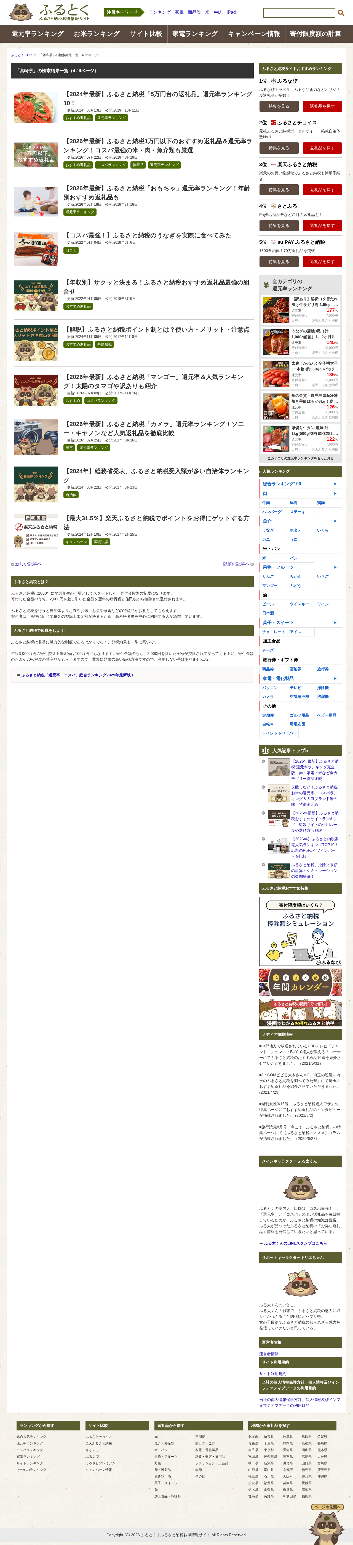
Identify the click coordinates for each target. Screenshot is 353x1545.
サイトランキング (30, 1463)
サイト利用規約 (272, 1373)
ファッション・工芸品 (211, 1463)
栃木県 (253, 1490)
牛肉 (218, 12)
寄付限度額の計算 (315, 33)
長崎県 (322, 1443)
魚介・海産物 (164, 1443)
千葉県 (269, 1443)
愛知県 (288, 1450)
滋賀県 (288, 1463)
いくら (323, 530)
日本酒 (268, 613)
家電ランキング (195, 33)
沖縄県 (322, 1476)
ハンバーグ (272, 511)
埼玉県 (269, 1437)
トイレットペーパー (279, 733)
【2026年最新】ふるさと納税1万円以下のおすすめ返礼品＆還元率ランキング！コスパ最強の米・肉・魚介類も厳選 (158, 146)
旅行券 (323, 669)
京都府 (288, 1470)
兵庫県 (288, 1483)
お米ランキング (97, 33)
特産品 (138, 165)
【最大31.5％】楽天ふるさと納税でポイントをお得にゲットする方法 (156, 523)
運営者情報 (269, 1354)
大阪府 (288, 1476)
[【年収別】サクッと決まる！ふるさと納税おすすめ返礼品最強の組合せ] (36, 310)
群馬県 (253, 1496)
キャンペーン (76, 542)
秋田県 (253, 1463)
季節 (198, 1470)
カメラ (268, 696)
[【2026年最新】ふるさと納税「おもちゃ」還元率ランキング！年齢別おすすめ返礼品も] (36, 216)
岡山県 (307, 1450)
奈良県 (288, 1490)
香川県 (307, 1476)
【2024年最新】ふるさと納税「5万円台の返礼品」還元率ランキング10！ (158, 99)
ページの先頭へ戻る (326, 1524)
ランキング (160, 12)
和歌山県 (289, 1496)
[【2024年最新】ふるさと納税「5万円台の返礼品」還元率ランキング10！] (36, 122)
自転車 (268, 724)
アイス (295, 632)
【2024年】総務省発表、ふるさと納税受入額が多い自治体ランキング (156, 476)
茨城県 (253, 1483)
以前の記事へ (236, 564)
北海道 (253, 1437)
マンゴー (270, 585)
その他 (200, 1476)
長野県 (269, 1496)
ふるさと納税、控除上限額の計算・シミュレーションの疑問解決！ (314, 871)
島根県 (307, 1443)
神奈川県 (270, 1457)
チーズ (268, 650)
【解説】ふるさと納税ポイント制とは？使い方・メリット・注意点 (156, 329)
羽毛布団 (297, 724)
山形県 (253, 1470)
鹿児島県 (324, 1470)
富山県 (269, 1470)
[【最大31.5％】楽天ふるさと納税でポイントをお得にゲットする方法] (36, 546)
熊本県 (322, 1450)
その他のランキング (31, 1470)
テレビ (295, 687)
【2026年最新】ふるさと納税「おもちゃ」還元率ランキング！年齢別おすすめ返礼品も (156, 193)
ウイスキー (299, 604)
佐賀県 (322, 1437)
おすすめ (73, 401)
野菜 (157, 1463)
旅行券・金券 (205, 1443)
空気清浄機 (299, 696)
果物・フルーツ (278, 567)
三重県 (288, 1457)
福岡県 (307, 1496)
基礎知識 (104, 344)
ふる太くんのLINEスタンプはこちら (295, 1243)
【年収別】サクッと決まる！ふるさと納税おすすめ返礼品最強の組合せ (156, 287)
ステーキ (297, 511)
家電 (179, 12)
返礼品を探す (322, 106)
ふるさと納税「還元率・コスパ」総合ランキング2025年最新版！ (78, 675)
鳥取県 (307, 1437)
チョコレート (273, 632)
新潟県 (269, 1463)
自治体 (71, 495)
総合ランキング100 (282, 483)
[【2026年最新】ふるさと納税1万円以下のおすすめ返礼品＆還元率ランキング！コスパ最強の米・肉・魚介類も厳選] (36, 169)
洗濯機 (323, 696)
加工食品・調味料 (167, 1496)
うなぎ (268, 530)
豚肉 (294, 502)
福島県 (253, 1476)
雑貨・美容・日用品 (210, 1457)
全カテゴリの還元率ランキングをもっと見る (301, 458)
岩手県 (253, 1450)
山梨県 (269, 1490)
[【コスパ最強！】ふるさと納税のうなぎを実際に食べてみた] (36, 263)
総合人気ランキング (31, 1437)
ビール (268, 604)
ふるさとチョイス (98, 1437)
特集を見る (279, 106)
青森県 (253, 1443)
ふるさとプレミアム (100, 1463)
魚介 (267, 521)
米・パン (161, 1450)
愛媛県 (307, 1483)
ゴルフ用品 (299, 715)
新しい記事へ (28, 564)
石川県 (269, 1476)
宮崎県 (322, 1463)
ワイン (323, 604)
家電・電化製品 (278, 678)
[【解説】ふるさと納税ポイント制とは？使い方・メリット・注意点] (36, 357)
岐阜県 (288, 1437)
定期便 (268, 715)
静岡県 (288, 1443)
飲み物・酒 (162, 1476)
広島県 (307, 1457)
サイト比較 (146, 33)
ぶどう (295, 585)
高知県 (307, 1490)
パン (294, 558)
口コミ (71, 250)
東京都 (269, 1450)
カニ (266, 539)
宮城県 (253, 1457)
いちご (323, 576)
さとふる (92, 1450)
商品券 (194, 12)
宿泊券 (295, 669)
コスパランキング (111, 165)
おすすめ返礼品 (78, 118)
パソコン (270, 687)
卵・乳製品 (162, 1470)
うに (294, 539)
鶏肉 (321, 502)
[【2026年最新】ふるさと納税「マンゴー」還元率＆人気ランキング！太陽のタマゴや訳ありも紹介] (36, 404)
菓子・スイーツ (278, 622)
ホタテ (295, 530)
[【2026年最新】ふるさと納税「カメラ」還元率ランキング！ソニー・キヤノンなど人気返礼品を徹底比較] (36, 451)
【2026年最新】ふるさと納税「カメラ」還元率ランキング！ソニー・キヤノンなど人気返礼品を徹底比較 (153, 429)
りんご (268, 576)
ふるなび (92, 1457)
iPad (231, 12)
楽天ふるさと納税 (98, 1443)
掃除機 (323, 687)
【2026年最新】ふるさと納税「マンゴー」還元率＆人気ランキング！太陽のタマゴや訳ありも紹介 (153, 381)
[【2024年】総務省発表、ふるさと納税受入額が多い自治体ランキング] (36, 499)
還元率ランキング (38, 33)
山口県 (307, 1463)
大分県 (322, 1457)
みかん (295, 576)
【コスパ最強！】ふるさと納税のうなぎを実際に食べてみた (147, 235)
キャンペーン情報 (254, 33)
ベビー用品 (326, 715)
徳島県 (307, 1470)
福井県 (269, 1483)
